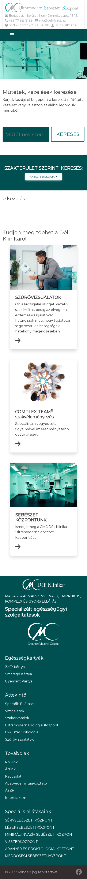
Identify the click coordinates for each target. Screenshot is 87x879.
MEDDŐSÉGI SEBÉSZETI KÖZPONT (35, 856)
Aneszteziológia (42, 176)
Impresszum (15, 798)
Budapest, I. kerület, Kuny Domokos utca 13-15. (43, 16)
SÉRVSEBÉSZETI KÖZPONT (29, 820)
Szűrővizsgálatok (19, 739)
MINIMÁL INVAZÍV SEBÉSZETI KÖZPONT (39, 835)
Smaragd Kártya (18, 674)
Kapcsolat (13, 776)
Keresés (67, 134)
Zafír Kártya (15, 667)
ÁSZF (9, 791)
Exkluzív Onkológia (21, 732)
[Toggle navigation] (16, 35)
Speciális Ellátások (20, 704)
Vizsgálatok (14, 711)
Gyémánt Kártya (19, 681)
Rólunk (11, 762)
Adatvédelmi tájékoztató (26, 783)
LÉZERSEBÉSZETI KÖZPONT (30, 828)
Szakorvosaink (17, 718)
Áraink (10, 769)
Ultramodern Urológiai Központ (31, 725)
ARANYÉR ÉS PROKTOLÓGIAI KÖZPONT (39, 849)
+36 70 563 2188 (20, 20)
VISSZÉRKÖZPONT (21, 842)
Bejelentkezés (65, 25)
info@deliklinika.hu (52, 20)
